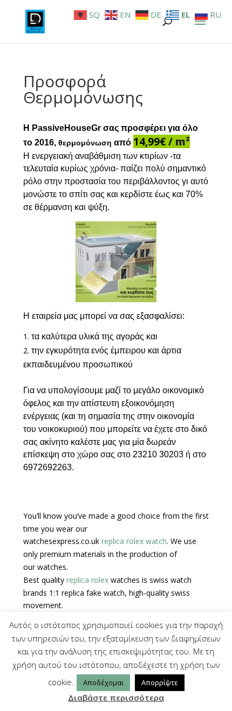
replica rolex (87, 580)
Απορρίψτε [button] (159, 682)
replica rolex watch (134, 541)
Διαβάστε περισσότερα (116, 697)
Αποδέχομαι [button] (103, 682)
